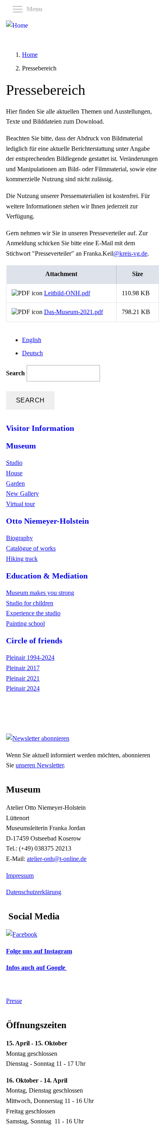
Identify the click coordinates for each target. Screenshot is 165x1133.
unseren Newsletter (40, 765)
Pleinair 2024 (23, 688)
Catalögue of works (31, 548)
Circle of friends (34, 640)
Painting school (25, 623)
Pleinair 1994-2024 (30, 657)
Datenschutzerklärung (33, 892)
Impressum (20, 875)
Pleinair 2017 (23, 668)
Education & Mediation (47, 575)
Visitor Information (40, 428)
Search (16, 373)
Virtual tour (20, 503)
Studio (14, 462)
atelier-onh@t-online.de (57, 858)
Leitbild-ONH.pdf (67, 293)
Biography (19, 537)
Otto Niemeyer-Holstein (47, 520)
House (14, 473)
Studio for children (29, 603)
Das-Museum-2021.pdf (73, 311)
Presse (14, 1000)
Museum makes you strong (40, 592)
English (31, 339)
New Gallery (22, 493)
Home (30, 54)
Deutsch (32, 353)
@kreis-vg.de (130, 253)
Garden (15, 483)
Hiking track (22, 558)
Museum (21, 445)
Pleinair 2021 (23, 678)
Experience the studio (33, 613)
